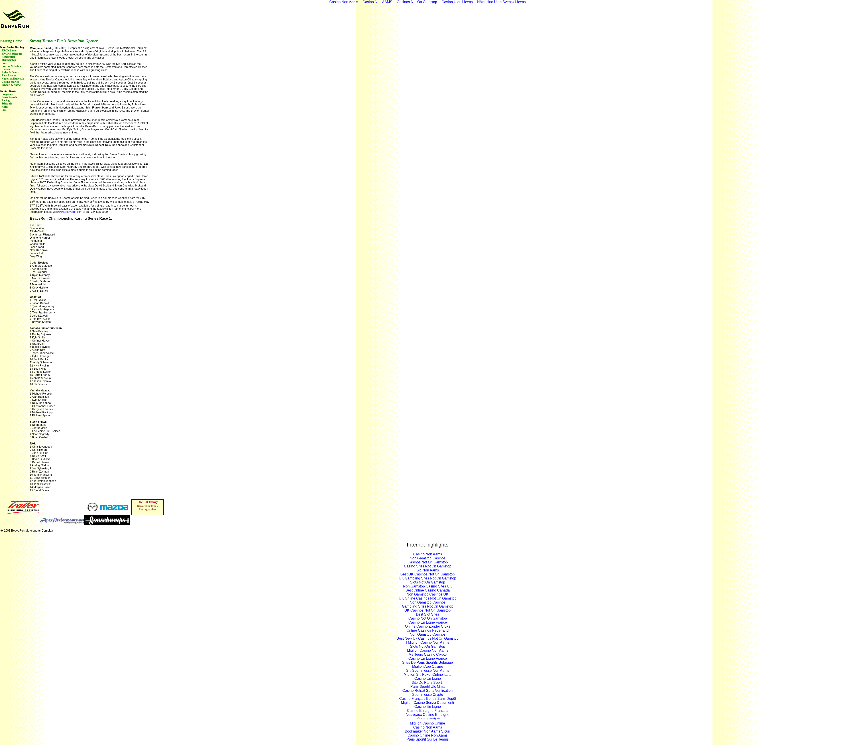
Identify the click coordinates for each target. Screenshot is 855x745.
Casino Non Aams (427, 554)
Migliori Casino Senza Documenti (427, 702)
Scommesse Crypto (427, 694)
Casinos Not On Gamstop (427, 562)
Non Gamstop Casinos (428, 558)
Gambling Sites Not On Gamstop (427, 606)
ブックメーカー (427, 719)
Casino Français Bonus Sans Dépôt (427, 698)
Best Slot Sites (427, 614)
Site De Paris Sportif (427, 682)
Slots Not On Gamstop (427, 582)
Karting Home (11, 41)
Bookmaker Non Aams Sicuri (427, 731)
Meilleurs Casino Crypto (428, 654)
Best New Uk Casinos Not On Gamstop (427, 638)
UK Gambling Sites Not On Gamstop (427, 578)
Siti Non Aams (427, 570)
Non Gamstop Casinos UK (427, 594)
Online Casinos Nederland (428, 630)
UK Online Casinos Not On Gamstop (427, 598)
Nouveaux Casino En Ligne (427, 714)
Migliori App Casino (427, 666)
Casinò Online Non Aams (427, 735)
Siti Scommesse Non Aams (427, 670)
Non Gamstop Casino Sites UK (427, 586)
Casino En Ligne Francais (427, 710)
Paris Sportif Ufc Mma (427, 686)
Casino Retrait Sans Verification (427, 690)
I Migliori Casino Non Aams (427, 642)
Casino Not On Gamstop (427, 618)
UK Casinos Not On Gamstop (427, 610)
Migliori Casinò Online (427, 723)
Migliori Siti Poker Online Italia (427, 674)
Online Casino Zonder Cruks (427, 626)
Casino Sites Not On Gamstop (427, 566)
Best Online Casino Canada (427, 590)
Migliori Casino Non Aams (427, 650)
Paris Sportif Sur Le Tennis (428, 739)
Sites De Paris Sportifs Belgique (427, 662)
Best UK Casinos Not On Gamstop (427, 574)
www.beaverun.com (70, 211)
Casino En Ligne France (427, 622)
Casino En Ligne (427, 678)
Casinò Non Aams (427, 727)
